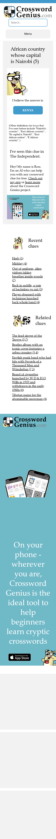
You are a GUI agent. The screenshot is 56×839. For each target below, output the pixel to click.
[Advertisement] (28, 702)
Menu (28, 33)
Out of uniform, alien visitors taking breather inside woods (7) (27, 274)
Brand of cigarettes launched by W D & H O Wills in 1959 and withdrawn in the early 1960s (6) (29, 382)
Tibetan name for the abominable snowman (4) (29, 397)
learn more (32, 182)
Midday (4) (19, 263)
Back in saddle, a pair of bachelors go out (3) (27, 287)
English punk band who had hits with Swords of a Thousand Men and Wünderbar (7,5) (31, 363)
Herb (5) (17, 258)
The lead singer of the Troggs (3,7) (27, 337)
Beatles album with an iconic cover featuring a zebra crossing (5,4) (28, 348)
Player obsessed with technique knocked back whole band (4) (26, 298)
